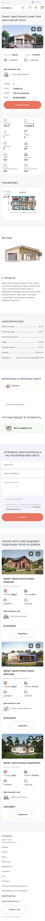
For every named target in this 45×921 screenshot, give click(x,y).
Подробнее (22, 634)
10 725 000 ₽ (9, 626)
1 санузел (28, 603)
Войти (37, 2)
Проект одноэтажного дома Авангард (18, 672)
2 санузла (34, 60)
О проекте (6, 871)
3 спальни (13, 60)
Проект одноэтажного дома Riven (21, 763)
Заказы (5, 852)
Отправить (22, 517)
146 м (14, 594)
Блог (4, 876)
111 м (13, 775)
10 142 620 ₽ (9, 718)
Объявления (6, 867)
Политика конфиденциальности (15, 886)
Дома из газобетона (11, 586)
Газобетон (18, 88)
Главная (5, 847)
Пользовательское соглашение (14, 891)
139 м (14, 687)
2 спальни (7, 695)
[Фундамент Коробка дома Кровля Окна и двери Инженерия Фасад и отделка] (22, 386)
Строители (6, 862)
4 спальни (7, 603)
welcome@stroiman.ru (11, 901)
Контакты (5, 881)
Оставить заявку (23, 105)
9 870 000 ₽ (9, 806)
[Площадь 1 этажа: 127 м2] (22, 204)
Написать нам (14, 909)
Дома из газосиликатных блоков (16, 678)
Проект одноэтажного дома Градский (18, 580)
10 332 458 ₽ (19, 97)
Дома (4, 857)
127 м (15, 55)
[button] (40, 36)
